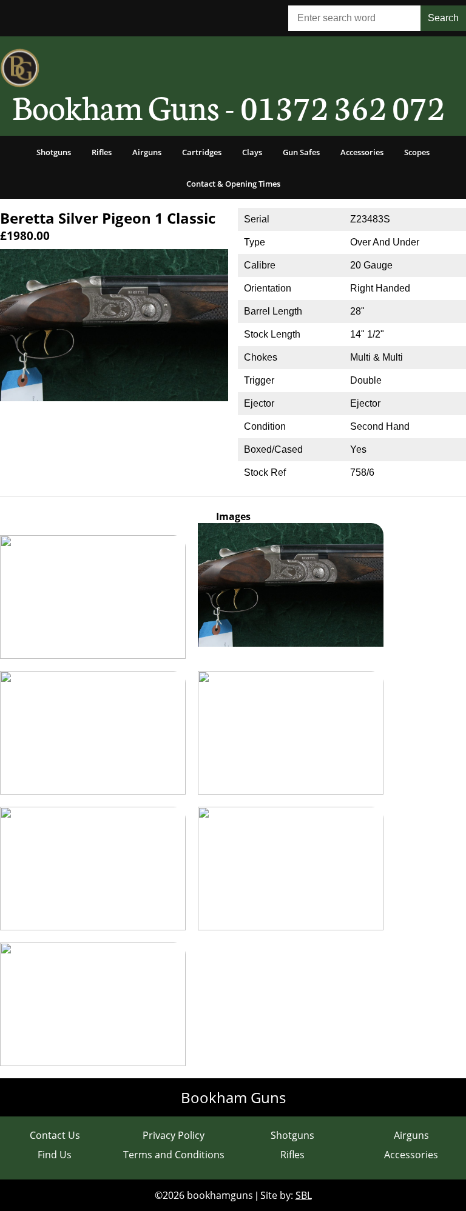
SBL (303, 1195)
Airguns (146, 152)
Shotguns (53, 152)
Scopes (417, 152)
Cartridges (201, 152)
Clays (252, 152)
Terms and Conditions (174, 1154)
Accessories (361, 152)
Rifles (102, 152)
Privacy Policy (173, 1135)
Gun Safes (301, 152)
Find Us (55, 1154)
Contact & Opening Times (233, 183)
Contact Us (55, 1135)
